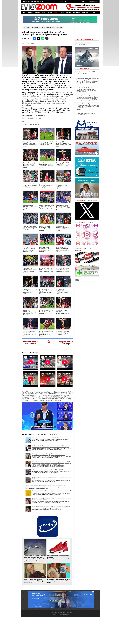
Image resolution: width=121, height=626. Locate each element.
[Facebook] (83, 1)
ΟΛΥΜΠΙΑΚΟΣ (36, 118)
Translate (86, 45)
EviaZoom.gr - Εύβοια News (66, 612)
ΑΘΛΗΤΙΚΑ (69, 12)
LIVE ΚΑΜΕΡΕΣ (85, 12)
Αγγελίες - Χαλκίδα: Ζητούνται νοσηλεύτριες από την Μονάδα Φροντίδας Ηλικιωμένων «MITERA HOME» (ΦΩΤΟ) (87, 90)
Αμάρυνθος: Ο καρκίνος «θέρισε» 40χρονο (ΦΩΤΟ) (86, 113)
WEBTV (63, 12)
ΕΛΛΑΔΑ (50, 12)
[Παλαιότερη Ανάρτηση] (65, 344)
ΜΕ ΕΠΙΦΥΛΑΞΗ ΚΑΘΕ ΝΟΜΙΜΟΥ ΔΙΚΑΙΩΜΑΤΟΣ (60, 614)
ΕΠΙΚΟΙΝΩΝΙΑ (76, 12)
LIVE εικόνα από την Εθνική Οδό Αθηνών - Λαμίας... (86, 72)
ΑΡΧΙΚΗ (24, 12)
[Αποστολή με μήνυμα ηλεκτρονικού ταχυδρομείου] (23, 121)
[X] (38, 38)
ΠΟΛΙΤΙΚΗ (44, 12)
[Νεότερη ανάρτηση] (30, 344)
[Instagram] (87, 1)
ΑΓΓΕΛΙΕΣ (93, 12)
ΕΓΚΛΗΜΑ (37, 12)
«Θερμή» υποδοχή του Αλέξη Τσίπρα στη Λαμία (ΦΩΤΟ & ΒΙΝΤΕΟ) (47, 469)
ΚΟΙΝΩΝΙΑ (30, 12)
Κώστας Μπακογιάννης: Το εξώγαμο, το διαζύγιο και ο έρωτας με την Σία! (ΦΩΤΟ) (51, 506)
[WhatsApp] (42, 38)
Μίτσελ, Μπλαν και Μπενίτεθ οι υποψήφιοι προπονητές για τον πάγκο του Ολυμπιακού (44, 33)
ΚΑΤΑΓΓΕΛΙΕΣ (63, 1)
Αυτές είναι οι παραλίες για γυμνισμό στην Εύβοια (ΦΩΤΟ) (45, 437)
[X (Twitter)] (85, 1)
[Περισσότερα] (46, 38)
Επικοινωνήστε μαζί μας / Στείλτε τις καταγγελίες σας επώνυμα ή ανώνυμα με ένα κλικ (45, 485)
